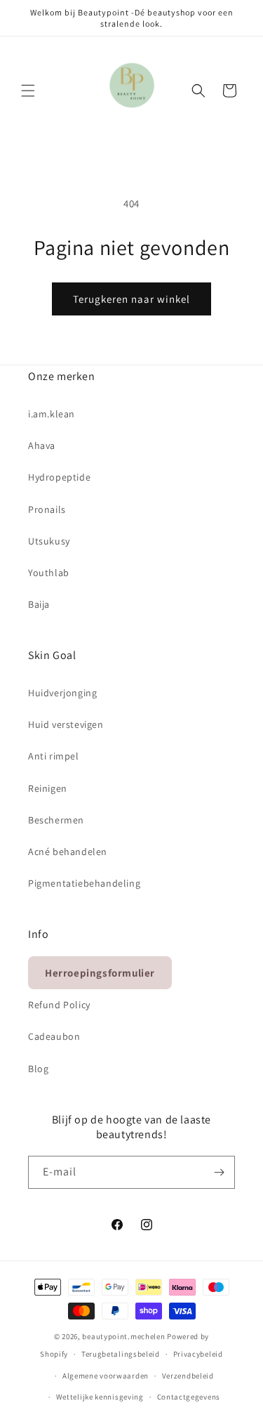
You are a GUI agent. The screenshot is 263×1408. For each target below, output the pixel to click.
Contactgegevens (189, 1397)
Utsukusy (49, 541)
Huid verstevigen (66, 724)
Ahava (41, 445)
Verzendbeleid (188, 1376)
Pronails (47, 509)
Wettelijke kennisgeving (100, 1397)
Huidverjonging (62, 692)
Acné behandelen (67, 851)
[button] (28, 90)
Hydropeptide (59, 477)
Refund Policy (59, 1004)
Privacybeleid (198, 1354)
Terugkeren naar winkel (131, 299)
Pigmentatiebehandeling (84, 883)
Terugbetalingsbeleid (120, 1354)
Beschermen (56, 820)
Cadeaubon (54, 1036)
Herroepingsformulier (100, 972)
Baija (39, 604)
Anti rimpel (53, 756)
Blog (38, 1068)
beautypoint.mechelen (123, 1336)
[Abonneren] (218, 1172)
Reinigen (47, 788)
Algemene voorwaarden (105, 1376)
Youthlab (48, 572)
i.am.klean (51, 414)
